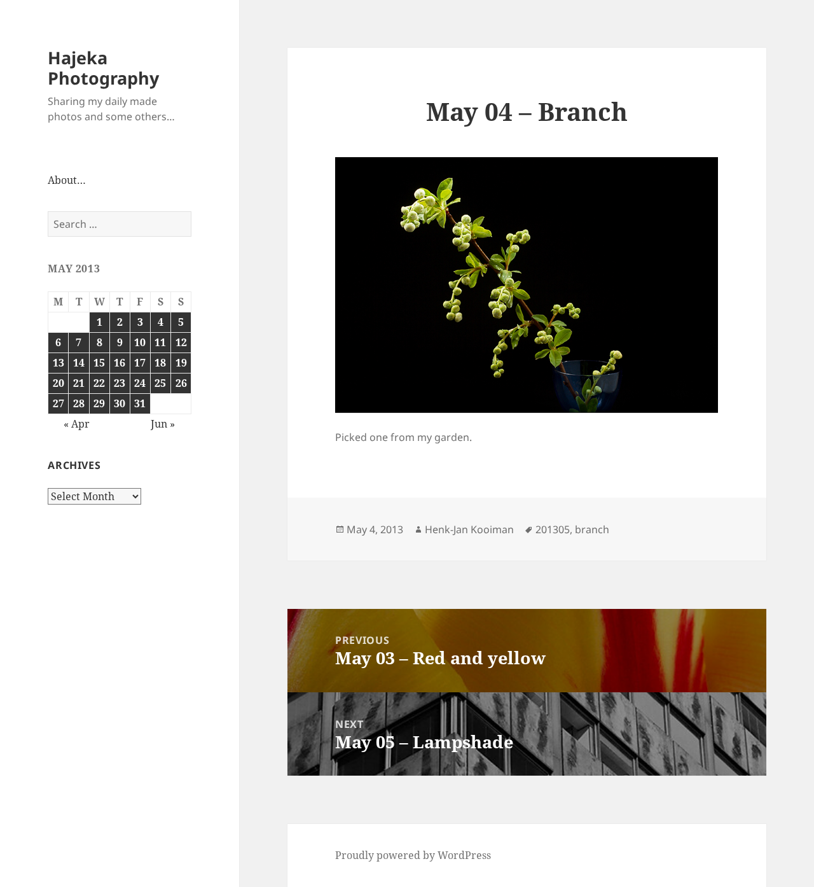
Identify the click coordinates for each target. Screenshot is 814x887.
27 (58, 403)
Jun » (163, 424)
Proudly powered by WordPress (413, 855)
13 (58, 363)
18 (160, 363)
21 (79, 383)
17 (140, 363)
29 (99, 403)
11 (160, 342)
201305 (552, 529)
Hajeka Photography (103, 68)
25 (160, 383)
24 (140, 383)
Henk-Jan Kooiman (469, 529)
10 (140, 342)
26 (181, 383)
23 (119, 383)
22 (99, 383)
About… (67, 180)
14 (79, 363)
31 (140, 403)
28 (79, 403)
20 (58, 383)
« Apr (77, 424)
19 (181, 363)
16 (119, 363)
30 (119, 403)
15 (99, 363)
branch (592, 529)
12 (181, 342)
